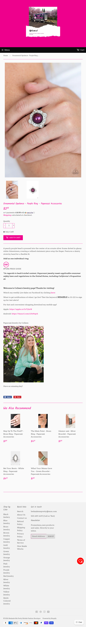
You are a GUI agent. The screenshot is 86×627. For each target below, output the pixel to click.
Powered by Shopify (49, 618)
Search (20, 511)
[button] (43, 213)
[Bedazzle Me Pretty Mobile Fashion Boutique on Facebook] (36, 612)
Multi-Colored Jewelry (7, 601)
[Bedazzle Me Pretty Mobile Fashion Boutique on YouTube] (48, 612)
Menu (7, 50)
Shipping (7, 215)
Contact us (22, 518)
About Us (21, 515)
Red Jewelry (8, 576)
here (53, 293)
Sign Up (51, 536)
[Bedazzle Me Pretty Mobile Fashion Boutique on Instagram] (44, 612)
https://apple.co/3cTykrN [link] (20, 309)
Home (5, 55)
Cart (82, 50)
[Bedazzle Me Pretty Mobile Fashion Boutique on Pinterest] (40, 612)
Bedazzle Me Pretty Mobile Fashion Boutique (24, 618)
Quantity (6, 221)
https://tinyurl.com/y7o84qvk (25, 314)
